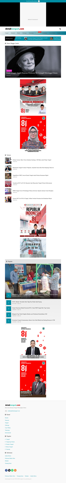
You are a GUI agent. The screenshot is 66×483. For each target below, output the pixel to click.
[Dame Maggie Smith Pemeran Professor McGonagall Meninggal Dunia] (33, 62)
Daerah (6, 417)
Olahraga (7, 425)
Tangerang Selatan (10, 441)
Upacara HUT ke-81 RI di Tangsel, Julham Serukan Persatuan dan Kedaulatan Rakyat (32, 198)
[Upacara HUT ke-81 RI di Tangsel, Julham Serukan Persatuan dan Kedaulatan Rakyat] (8, 199)
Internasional (9, 70)
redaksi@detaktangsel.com (14, 411)
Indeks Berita (8, 455)
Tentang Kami (8, 463)
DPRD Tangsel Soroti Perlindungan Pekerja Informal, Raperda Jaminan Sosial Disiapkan (33, 190)
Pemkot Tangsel (9, 444)
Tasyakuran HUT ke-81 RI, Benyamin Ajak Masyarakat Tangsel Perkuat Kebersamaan (32, 183)
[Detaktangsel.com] (14, 28)
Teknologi (7, 430)
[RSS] (15, 470)
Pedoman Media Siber (10, 458)
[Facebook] (6, 470)
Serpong (8, 449)
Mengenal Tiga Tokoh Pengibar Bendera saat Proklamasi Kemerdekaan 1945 (29, 314)
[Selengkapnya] (33, 405)
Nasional (7, 420)
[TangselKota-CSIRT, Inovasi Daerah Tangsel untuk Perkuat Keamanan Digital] (42, 38)
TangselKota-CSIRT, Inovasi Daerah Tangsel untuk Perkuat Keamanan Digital (54, 38)
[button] (60, 29)
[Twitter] (9, 470)
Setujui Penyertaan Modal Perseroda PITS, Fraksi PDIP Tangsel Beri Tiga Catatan (31, 308)
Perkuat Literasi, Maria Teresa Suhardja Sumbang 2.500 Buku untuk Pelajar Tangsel (32, 160)
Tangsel (6, 422)
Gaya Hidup (7, 427)
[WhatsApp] (12, 470)
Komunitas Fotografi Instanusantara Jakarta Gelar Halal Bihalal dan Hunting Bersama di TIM (33, 320)
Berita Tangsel (9, 446)
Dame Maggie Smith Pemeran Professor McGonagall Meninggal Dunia (31, 73)
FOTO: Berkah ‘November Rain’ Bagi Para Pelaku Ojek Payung (27, 301)
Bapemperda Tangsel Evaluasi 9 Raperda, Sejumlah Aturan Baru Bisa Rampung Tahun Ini (28, 38)
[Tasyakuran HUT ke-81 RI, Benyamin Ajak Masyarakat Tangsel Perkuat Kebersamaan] (8, 184)
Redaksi (7, 460)
